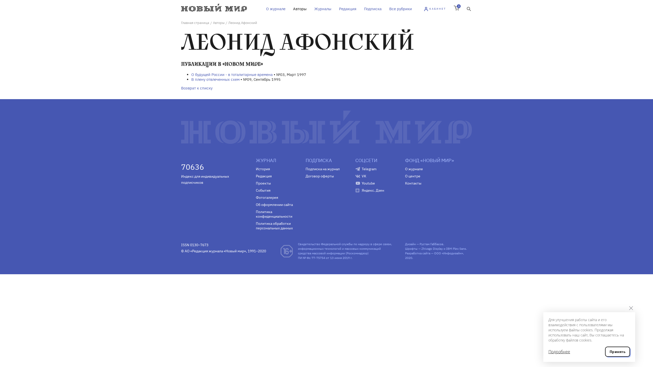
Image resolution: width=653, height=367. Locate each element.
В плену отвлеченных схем (215, 79)
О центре (412, 176)
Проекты (263, 183)
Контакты (413, 183)
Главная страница (195, 23)
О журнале (275, 8)
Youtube (368, 183)
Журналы (322, 8)
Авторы (300, 8)
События (263, 190)
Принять (617, 351)
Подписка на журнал (323, 169)
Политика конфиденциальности (274, 214)
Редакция (347, 8)
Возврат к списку (196, 88)
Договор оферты (320, 176)
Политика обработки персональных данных (274, 225)
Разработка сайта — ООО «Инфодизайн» (434, 253)
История (263, 169)
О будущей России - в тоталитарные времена (232, 74)
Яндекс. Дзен (373, 190)
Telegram (369, 169)
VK (364, 176)
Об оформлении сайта (274, 204)
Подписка (373, 8)
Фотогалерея (267, 197)
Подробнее (559, 351)
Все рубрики (400, 8)
